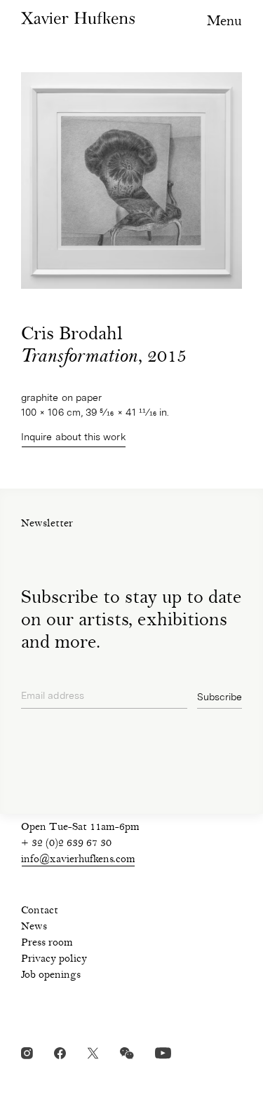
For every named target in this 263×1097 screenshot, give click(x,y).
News (34, 927)
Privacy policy (54, 959)
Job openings (51, 975)
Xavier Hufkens (78, 18)
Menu (224, 22)
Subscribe (219, 696)
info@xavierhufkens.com (78, 860)
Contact (39, 911)
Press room (47, 943)
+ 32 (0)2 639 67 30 (66, 844)
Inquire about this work (73, 436)
